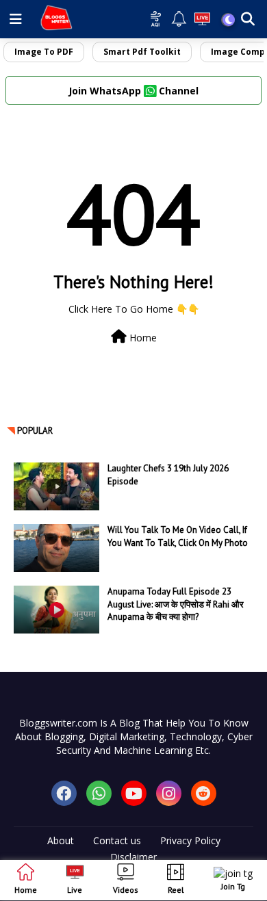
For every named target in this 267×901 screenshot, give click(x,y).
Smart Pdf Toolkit (142, 51)
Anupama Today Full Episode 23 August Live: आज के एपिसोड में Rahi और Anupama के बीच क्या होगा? (175, 604)
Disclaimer (133, 856)
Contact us (117, 840)
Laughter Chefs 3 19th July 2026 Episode (168, 474)
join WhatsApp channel (133, 90)
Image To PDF (43, 51)
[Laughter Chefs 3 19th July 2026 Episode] (56, 486)
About (60, 840)
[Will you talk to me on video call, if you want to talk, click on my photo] (56, 548)
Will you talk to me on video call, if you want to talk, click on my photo (177, 536)
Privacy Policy (190, 840)
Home (142, 337)
